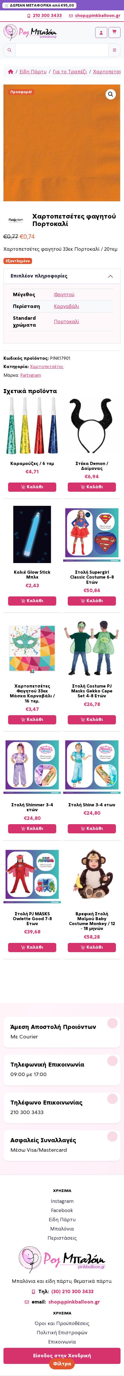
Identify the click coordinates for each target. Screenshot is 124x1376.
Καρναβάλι (66, 306)
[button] (111, 94)
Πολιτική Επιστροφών (62, 1333)
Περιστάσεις (62, 1238)
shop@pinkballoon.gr (98, 16)
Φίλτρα (62, 1364)
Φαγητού (64, 294)
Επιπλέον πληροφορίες (39, 276)
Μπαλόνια (62, 1229)
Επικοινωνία (62, 1342)
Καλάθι (34, 487)
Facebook (62, 1210)
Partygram (30, 375)
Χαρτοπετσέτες (46, 367)
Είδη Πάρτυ (33, 72)
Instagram (62, 1201)
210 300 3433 (47, 16)
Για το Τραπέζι (70, 72)
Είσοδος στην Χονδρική (62, 1356)
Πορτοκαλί (66, 321)
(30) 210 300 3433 (72, 1291)
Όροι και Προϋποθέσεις (62, 1323)
